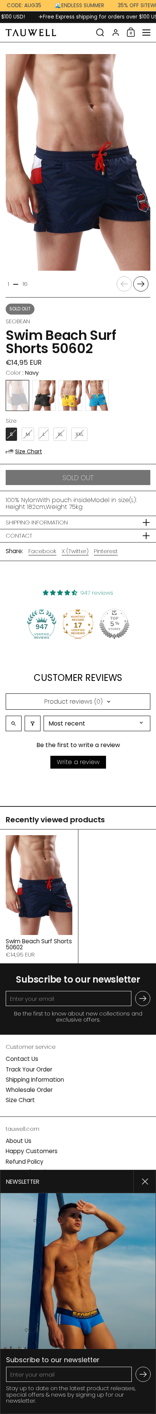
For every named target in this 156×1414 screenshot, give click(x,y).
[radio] (17, 395)
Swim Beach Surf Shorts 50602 (39, 896)
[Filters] (33, 723)
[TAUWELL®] (48, 32)
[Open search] (14, 723)
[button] (100, 32)
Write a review (78, 762)
